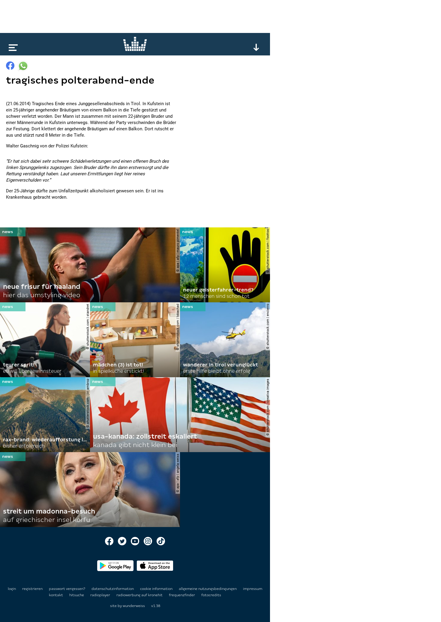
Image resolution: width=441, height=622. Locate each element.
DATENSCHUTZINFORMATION (113, 589)
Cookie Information (156, 589)
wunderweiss (134, 606)
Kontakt (56, 595)
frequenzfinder (182, 595)
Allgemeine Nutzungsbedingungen (208, 589)
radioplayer (100, 595)
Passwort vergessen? (67, 589)
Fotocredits (211, 595)
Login (12, 589)
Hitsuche (77, 595)
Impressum (252, 589)
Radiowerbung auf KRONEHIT (140, 595)
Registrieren (32, 589)
